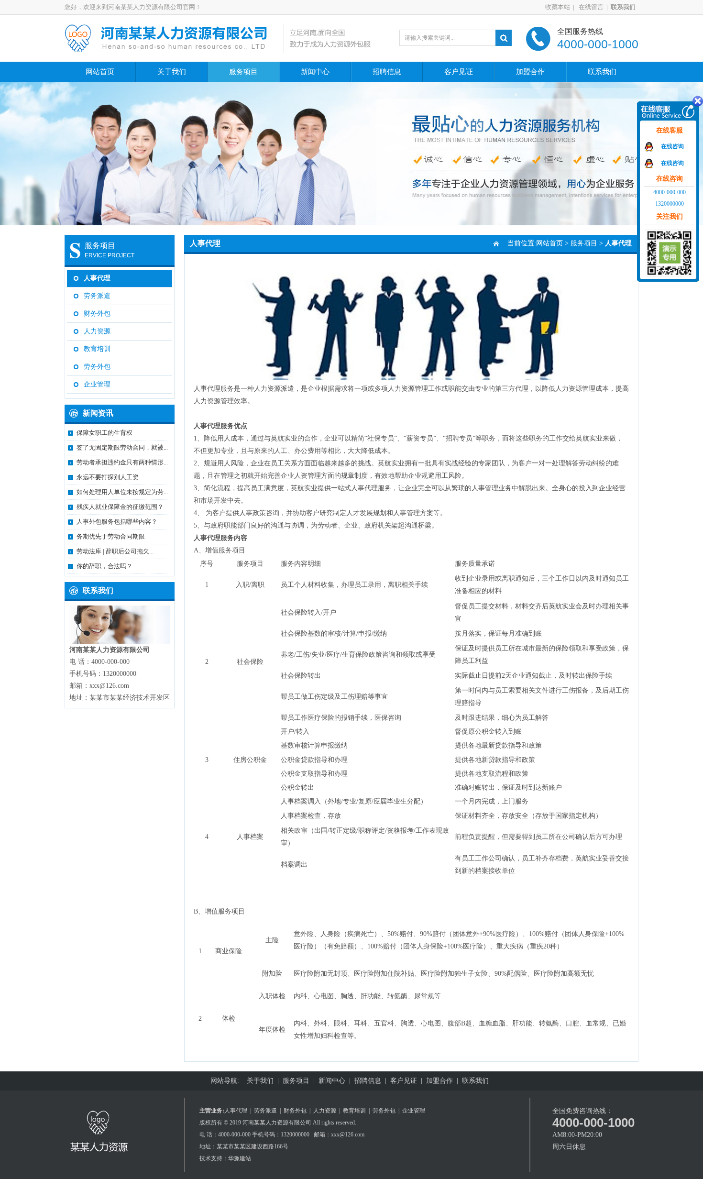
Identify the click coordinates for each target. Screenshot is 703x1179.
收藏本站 (557, 7)
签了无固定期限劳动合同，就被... (122, 447)
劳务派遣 (97, 295)
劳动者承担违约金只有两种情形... (122, 462)
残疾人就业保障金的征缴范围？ (120, 506)
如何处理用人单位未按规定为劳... (122, 492)
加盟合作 (530, 72)
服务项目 (243, 72)
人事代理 (97, 278)
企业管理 (97, 384)
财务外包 (97, 313)
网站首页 (100, 72)
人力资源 (97, 331)
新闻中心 (315, 72)
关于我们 (171, 72)
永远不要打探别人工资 (108, 477)
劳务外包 (97, 366)
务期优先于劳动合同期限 (111, 536)
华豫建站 (239, 1158)
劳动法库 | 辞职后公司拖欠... (115, 551)
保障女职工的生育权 (104, 432)
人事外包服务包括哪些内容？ (117, 521)
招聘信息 (387, 72)
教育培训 (97, 349)
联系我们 (602, 72)
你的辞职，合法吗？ (104, 566)
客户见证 (458, 72)
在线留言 (590, 7)
